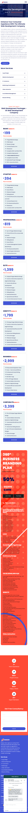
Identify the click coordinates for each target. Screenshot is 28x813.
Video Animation (7, 89)
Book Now (14, 166)
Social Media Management (9, 93)
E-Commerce (6, 81)
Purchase (18, 496)
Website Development (8, 77)
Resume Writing (6, 97)
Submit (14, 728)
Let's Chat (8, 496)
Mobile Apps (4, 765)
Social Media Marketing (7, 770)
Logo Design (6, 73)
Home (6, 12)
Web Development (6, 761)
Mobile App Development (9, 85)
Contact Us (5, 63)
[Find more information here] (15, 793)
